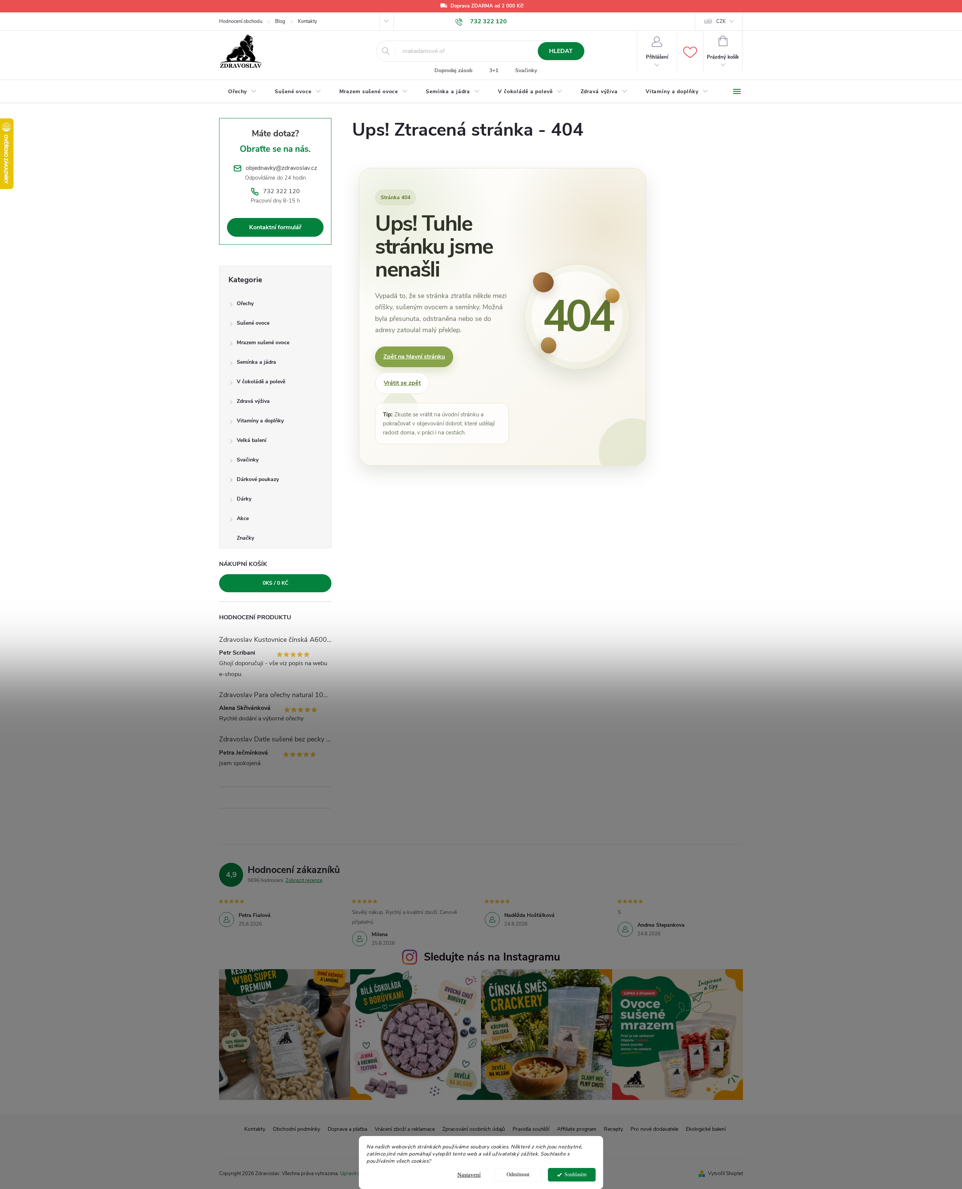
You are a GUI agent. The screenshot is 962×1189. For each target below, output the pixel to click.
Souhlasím (575, 1174)
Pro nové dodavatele (654, 1129)
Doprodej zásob (453, 70)
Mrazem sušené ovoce (263, 342)
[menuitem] (242, 91)
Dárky (244, 498)
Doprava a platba (347, 1129)
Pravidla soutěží (531, 1129)
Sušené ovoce (253, 323)
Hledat (561, 51)
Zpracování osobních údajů (473, 1129)
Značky (245, 538)
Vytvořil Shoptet (725, 1173)
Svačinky (526, 70)
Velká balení (251, 440)
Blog (280, 21)
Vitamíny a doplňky (260, 420)
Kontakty (307, 21)
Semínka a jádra (256, 362)
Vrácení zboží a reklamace (405, 1129)
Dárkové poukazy (258, 479)
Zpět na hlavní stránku (414, 356)
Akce (243, 518)
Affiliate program (576, 1129)
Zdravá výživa (253, 401)
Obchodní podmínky (296, 1129)
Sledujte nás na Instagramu (492, 957)
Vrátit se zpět (402, 383)
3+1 (493, 70)
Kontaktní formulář (275, 227)
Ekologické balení (706, 1129)
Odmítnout (518, 1174)
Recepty (613, 1129)
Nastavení (469, 1175)
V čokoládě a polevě (261, 381)
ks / (275, 583)
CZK (721, 21)
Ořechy (245, 303)
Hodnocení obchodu (240, 21)
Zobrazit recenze (304, 880)
